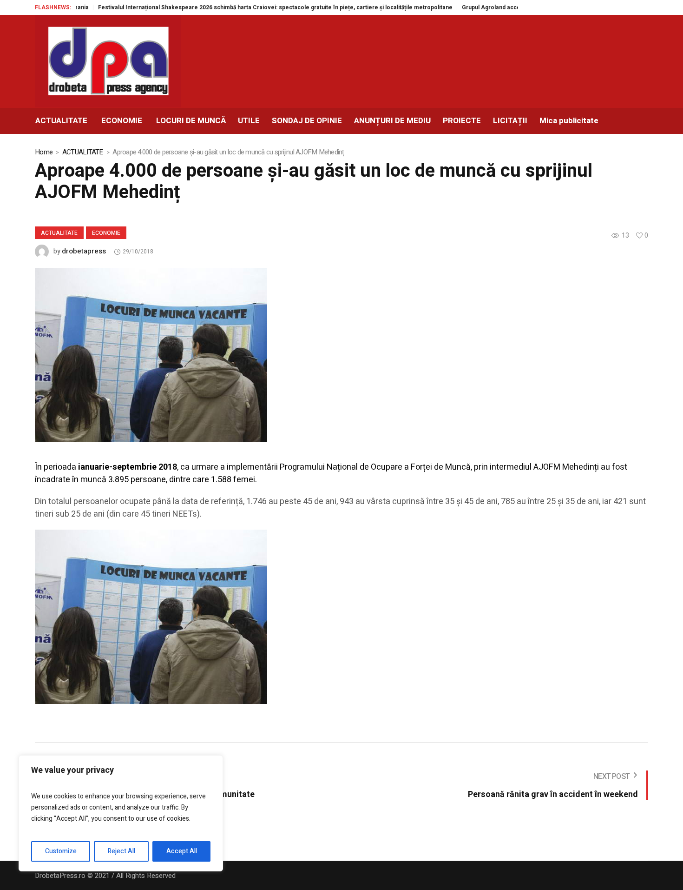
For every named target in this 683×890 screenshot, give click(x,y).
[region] (121, 813)
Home (44, 152)
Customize (61, 851)
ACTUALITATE (82, 152)
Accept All (181, 851)
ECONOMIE (106, 233)
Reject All (121, 851)
